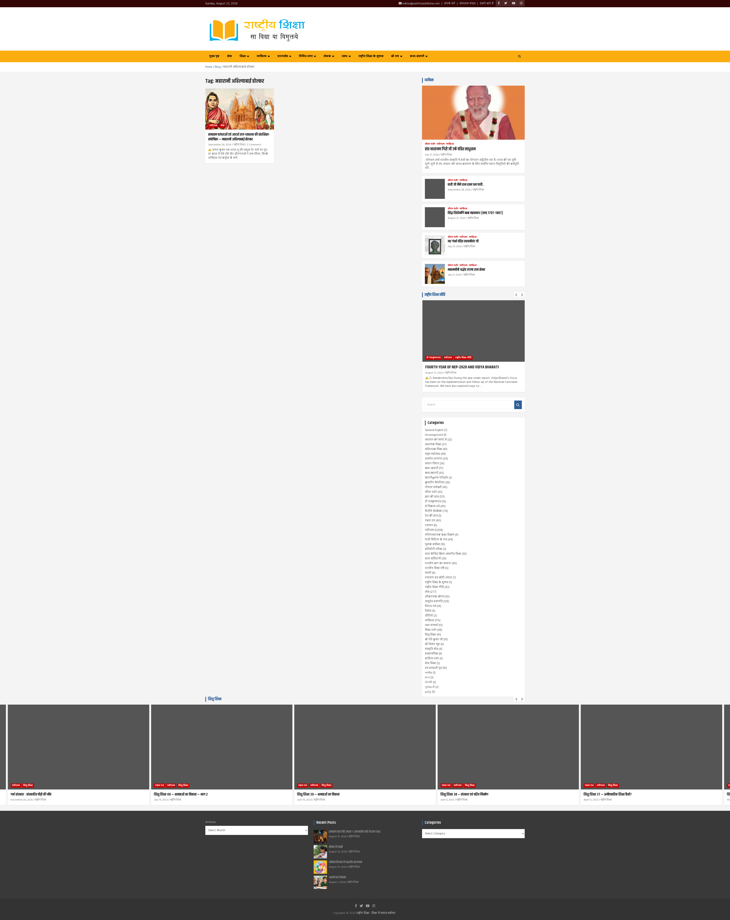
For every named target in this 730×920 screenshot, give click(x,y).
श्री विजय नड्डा (432, 644)
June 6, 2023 (304, 800)
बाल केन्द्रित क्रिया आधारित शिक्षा (443, 554)
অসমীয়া (428, 673)
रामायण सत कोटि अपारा (438, 577)
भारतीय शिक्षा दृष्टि (434, 568)
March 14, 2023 (592, 800)
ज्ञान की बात (432, 497)
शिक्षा (243, 56)
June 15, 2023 (161, 800)
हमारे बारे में (487, 4)
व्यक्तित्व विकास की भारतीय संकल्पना (345, 862)
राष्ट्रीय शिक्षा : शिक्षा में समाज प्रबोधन (375, 913)
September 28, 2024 (219, 145)
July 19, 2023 (18, 800)
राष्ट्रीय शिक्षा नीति (435, 295)
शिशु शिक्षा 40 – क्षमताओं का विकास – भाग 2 (38, 794)
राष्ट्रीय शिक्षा (239, 145)
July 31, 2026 (432, 155)
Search (518, 405)
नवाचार (429, 525)
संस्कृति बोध (431, 649)
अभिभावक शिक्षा (433, 449)
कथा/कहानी (431, 473)
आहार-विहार (432, 463)
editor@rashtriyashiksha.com (421, 4)
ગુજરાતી (430, 687)
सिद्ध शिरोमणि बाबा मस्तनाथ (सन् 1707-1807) (475, 213)
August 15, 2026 (337, 836)
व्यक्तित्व (262, 56)
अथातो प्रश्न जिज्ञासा (337, 877)
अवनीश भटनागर (433, 458)
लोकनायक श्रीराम (434, 596)
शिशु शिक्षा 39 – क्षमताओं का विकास (175, 794)
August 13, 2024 (434, 373)
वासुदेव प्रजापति (434, 601)
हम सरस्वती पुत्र (433, 668)
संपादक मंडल (467, 4)
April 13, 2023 (447, 800)
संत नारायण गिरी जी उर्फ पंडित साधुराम (450, 149)
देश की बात (431, 516)
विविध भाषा (306, 56)
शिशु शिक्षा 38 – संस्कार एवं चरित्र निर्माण (321, 794)
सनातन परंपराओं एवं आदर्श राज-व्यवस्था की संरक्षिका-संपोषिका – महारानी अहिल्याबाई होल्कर (239, 137)
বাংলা (427, 677)
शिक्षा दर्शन (430, 630)
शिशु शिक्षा (430, 634)
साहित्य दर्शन (432, 658)
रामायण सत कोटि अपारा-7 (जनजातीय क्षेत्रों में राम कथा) (355, 831)
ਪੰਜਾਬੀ (428, 682)
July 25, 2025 (455, 246)
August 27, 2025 (456, 218)
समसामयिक (431, 654)
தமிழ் (428, 692)
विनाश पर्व (430, 606)
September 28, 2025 (459, 190)
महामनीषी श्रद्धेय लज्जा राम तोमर (466, 269)
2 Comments (254, 145)
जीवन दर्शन (430, 144)
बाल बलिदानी (433, 558)
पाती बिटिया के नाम (436, 539)
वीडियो (429, 615)
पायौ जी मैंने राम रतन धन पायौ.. (466, 184)
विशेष (428, 611)
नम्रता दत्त (430, 520)
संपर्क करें (449, 4)
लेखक (327, 56)
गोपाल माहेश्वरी (433, 487)
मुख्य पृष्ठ (214, 56)
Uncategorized (434, 435)
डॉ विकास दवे (432, 506)
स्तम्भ (345, 56)
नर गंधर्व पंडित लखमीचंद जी (463, 241)
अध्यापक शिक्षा (433, 444)
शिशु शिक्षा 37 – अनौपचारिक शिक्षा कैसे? (464, 794)
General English (434, 430)
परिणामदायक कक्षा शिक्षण (439, 535)
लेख (229, 56)
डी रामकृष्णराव (433, 358)
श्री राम (395, 56)
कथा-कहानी (417, 56)
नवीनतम (213, 125)
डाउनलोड (282, 56)
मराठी (428, 573)
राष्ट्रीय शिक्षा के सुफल (370, 56)
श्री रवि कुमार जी (434, 639)
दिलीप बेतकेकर (433, 511)
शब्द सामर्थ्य (431, 625)
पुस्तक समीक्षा (432, 544)
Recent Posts (326, 823)
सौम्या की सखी (336, 847)
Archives (210, 822)
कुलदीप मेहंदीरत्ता (435, 482)
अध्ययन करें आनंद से (436, 439)
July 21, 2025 (454, 275)
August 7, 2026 (337, 882)
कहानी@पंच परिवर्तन (436, 478)
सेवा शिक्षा (430, 663)
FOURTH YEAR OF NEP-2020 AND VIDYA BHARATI (462, 367)
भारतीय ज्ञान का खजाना (438, 563)
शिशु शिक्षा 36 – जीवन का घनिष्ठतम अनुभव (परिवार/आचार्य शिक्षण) (623, 794)
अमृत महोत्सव (432, 454)
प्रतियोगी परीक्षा (433, 549)
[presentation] (516, 295)
